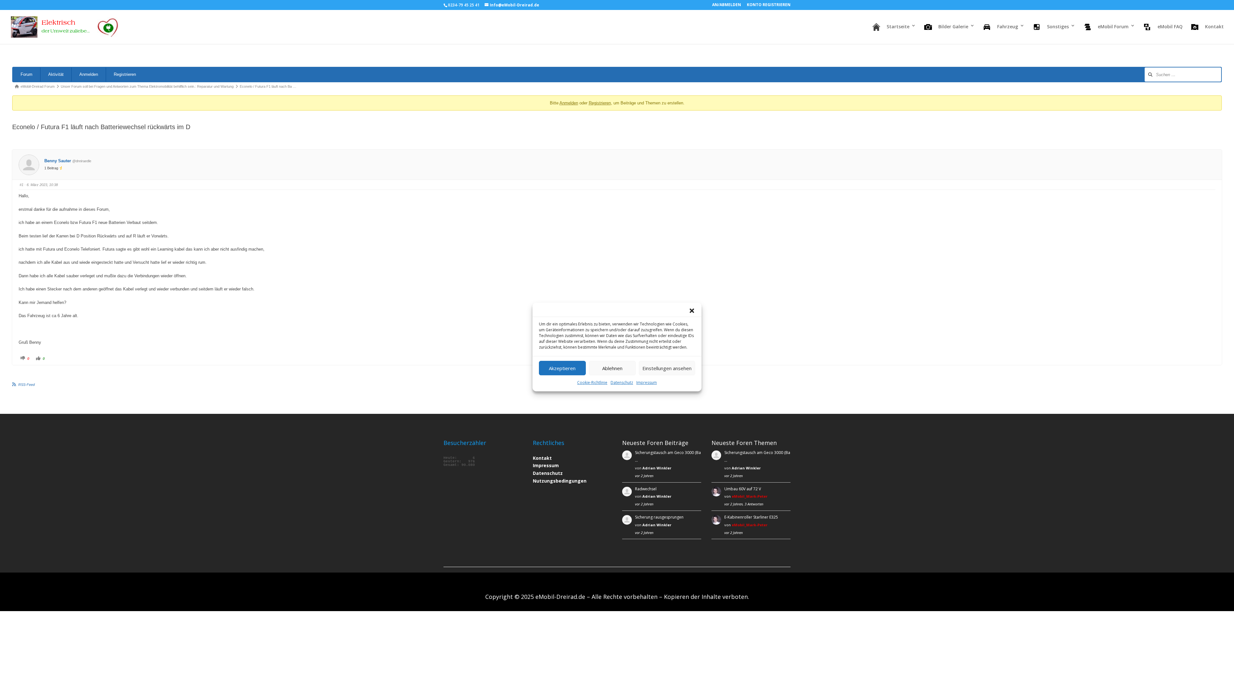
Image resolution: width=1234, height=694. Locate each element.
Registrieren (125, 74)
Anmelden (88, 74)
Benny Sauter (57, 160)
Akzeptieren (562, 368)
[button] (692, 310)
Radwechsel (646, 489)
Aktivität (56, 74)
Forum (26, 74)
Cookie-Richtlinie (592, 382)
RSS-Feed (26, 385)
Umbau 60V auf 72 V (742, 489)
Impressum (646, 382)
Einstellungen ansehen (667, 368)
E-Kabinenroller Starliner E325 (751, 517)
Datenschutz (622, 382)
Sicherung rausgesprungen (659, 517)
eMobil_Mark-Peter (749, 496)
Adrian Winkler (656, 468)
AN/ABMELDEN (726, 5)
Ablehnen (612, 368)
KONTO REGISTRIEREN (769, 5)
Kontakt (542, 458)
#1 (21, 185)
